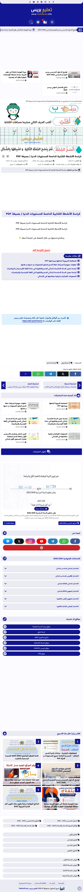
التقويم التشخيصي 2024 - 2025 (28, 821)
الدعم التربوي (66, 101)
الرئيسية (61, 883)
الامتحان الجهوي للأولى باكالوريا (68, 599)
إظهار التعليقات (39, 451)
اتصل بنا (52, 883)
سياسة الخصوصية (25, 883)
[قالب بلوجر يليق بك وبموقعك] (62, 888)
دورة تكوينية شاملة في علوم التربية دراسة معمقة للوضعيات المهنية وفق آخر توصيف (14, 74)
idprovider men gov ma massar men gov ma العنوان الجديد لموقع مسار (21, 781)
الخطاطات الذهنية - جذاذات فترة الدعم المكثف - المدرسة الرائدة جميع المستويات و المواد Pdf (61, 755)
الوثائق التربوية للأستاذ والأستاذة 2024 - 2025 (62, 826)
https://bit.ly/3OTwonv (32, 321)
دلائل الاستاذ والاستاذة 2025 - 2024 (23, 826)
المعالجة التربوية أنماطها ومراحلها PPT (61, 261)
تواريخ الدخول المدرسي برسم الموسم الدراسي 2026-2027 (56, 73)
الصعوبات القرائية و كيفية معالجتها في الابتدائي (57, 276)
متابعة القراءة (10, 523)
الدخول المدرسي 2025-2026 (68, 523)
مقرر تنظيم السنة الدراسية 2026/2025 (41, 513)
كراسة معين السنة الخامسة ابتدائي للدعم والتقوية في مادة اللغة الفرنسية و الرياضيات (42, 268)
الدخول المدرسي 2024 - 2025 (67, 821)
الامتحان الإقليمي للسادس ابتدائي (67, 576)
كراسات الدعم (51, 363)
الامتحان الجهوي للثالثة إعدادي (68, 591)
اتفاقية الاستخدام (40, 883)
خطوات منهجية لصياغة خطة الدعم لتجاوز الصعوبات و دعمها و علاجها (49, 265)
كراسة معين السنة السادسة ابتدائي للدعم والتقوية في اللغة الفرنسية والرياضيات (44, 272)
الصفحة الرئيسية (77, 101)
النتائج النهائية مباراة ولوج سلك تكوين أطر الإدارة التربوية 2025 (22, 805)
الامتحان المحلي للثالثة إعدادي (68, 584)
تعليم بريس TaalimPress (28, 888)
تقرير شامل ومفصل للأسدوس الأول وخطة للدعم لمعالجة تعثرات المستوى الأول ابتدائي (15, 436)
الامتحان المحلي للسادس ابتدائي (67, 568)
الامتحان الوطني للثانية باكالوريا (68, 606)
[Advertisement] (41, 50)
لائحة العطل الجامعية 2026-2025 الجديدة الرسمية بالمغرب (21, 757)
